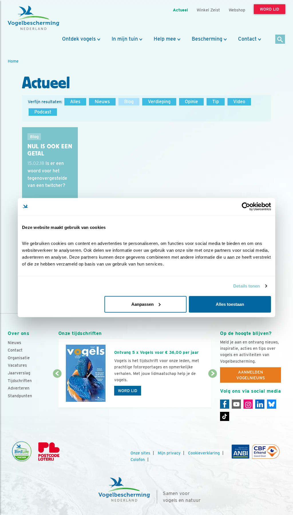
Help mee (165, 39)
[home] (33, 18)
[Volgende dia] (212, 391)
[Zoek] (280, 40)
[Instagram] (248, 404)
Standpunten (20, 396)
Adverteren (18, 388)
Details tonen (246, 286)
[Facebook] (224, 404)
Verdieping (159, 101)
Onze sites (140, 453)
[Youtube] (236, 404)
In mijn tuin (125, 39)
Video (239, 101)
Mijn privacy (169, 453)
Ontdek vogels (79, 39)
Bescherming (207, 39)
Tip (215, 101)
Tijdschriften (20, 380)
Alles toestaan (230, 304)
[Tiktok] (224, 416)
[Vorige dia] (57, 391)
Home (13, 61)
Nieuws (102, 101)
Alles (75, 101)
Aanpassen (142, 304)
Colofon (137, 459)
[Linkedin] (259, 404)
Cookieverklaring (204, 453)
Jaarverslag (19, 373)
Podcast (42, 112)
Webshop (237, 9)
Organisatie (19, 358)
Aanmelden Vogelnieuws (250, 375)
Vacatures (17, 365)
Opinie (191, 101)
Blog (129, 101)
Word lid (127, 390)
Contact (247, 39)
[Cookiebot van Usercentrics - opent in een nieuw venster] (246, 206)
